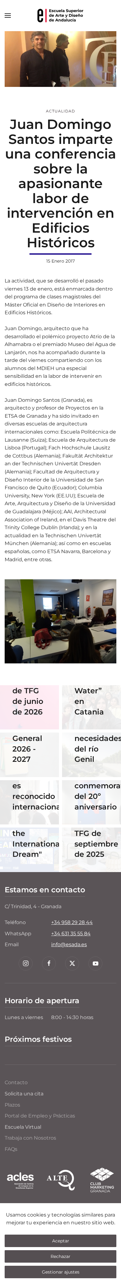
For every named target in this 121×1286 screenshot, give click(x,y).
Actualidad (60, 111)
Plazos (12, 1105)
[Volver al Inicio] (60, 15)
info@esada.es (69, 944)
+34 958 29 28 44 (72, 922)
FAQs (11, 1149)
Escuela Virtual (23, 1127)
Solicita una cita (24, 1094)
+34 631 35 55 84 (71, 934)
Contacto (16, 1082)
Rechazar (60, 1256)
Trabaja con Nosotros (30, 1138)
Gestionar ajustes (60, 1272)
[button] (8, 15)
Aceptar (60, 1241)
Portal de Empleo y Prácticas (40, 1116)
